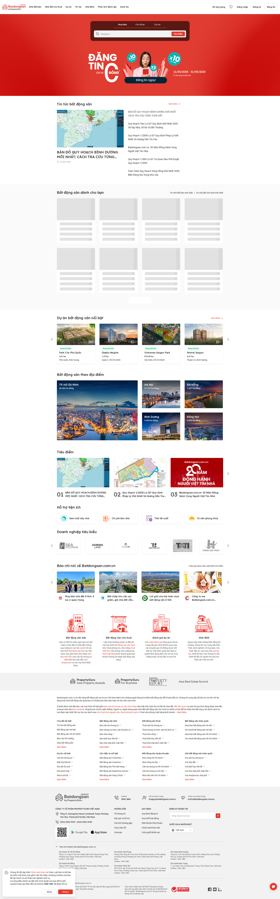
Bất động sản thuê (151, 721)
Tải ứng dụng (218, 7)
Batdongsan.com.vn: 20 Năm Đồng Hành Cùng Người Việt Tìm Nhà (152, 149)
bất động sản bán (77, 650)
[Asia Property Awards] (87, 681)
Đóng (49, 891)
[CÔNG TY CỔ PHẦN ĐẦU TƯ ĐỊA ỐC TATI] (183, 546)
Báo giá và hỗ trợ (122, 818)
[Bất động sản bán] (75, 622)
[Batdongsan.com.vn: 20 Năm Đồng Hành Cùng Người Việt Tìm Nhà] (197, 472)
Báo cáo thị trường (65, 738)
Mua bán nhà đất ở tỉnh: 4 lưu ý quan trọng (79, 598)
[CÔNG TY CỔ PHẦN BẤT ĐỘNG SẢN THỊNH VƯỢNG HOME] (154, 546)
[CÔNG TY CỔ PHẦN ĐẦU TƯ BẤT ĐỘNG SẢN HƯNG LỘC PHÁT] (211, 546)
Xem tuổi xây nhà (79, 518)
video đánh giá (155, 642)
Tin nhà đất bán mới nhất (181, 192)
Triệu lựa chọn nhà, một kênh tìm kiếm (206, 566)
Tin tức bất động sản (66, 725)
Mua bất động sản (65, 742)
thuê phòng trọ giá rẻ (130, 712)
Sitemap (118, 832)
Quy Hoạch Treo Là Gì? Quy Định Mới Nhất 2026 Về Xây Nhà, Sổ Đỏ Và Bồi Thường (153, 125)
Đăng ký (257, 7)
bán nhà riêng (130, 706)
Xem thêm (182, 712)
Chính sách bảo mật (151, 827)
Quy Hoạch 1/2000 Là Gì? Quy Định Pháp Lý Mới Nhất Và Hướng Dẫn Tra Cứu (153, 137)
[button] (51, 339)
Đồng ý (65, 891)
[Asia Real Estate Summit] (193, 681)
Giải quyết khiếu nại (151, 832)
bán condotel (78, 709)
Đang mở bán (65, 349)
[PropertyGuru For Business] (127, 681)
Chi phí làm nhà (121, 518)
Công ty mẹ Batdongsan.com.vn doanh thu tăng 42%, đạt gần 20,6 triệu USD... (206, 598)
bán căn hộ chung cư (113, 706)
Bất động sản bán (108, 721)
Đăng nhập (242, 7)
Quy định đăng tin (150, 813)
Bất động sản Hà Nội (66, 729)
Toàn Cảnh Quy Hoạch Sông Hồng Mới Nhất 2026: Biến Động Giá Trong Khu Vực (154, 172)
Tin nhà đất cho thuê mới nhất (209, 192)
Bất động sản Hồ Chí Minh (69, 734)
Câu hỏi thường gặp (123, 823)
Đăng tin (271, 7)
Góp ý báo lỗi (120, 827)
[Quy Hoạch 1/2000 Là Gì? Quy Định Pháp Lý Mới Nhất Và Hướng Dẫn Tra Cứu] (140, 472)
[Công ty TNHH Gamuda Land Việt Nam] (97, 546)
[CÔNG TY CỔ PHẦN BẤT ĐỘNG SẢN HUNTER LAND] (126, 546)
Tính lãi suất (161, 518)
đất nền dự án (180, 706)
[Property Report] (158, 681)
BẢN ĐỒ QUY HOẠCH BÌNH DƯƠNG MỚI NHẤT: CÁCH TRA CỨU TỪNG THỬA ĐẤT (152, 113)
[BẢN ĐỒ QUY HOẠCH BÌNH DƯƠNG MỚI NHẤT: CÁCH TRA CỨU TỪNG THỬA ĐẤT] (83, 472)
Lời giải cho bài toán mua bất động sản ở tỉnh (164, 598)
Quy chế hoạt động (150, 818)
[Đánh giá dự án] (161, 622)
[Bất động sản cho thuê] (118, 622)
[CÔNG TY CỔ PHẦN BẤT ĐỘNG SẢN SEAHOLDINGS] (69, 546)
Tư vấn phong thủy (207, 518)
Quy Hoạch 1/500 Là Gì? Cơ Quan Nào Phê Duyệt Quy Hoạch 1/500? (153, 161)
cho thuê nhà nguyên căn (108, 712)
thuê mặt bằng (109, 653)
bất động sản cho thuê (125, 645)
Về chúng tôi (120, 813)
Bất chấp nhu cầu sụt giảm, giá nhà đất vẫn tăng (119, 598)
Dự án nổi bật (63, 753)
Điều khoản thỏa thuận (152, 823)
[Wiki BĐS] (204, 622)
